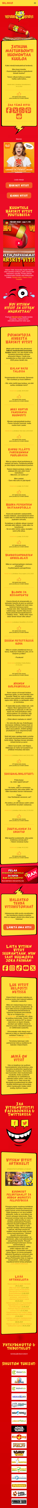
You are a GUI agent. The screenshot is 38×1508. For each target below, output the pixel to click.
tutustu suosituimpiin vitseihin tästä (19, 1036)
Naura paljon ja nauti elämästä (19, 1284)
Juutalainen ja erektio (19, 830)
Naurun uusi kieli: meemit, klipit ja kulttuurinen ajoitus (19, 1325)
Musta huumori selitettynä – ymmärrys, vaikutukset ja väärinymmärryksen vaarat (19, 1297)
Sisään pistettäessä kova (19, 642)
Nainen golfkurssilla (19, 684)
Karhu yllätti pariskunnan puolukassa (19, 452)
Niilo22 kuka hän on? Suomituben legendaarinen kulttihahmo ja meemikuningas (19, 1305)
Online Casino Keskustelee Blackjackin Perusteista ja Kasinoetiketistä (19, 1291)
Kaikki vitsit (19, 195)
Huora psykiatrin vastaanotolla (19, 506)
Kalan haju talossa (19, 369)
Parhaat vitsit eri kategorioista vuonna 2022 (19, 1309)
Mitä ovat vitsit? (15, 1288)
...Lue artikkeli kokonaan (19, 1264)
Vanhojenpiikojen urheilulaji (19, 556)
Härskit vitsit (19, 185)
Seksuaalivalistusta (19, 773)
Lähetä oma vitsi (19, 927)
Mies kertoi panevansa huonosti (19, 412)
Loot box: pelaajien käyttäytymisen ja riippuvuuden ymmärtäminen (19, 1319)
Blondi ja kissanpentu (19, 593)
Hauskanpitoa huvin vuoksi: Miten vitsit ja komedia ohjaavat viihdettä (19, 1313)
